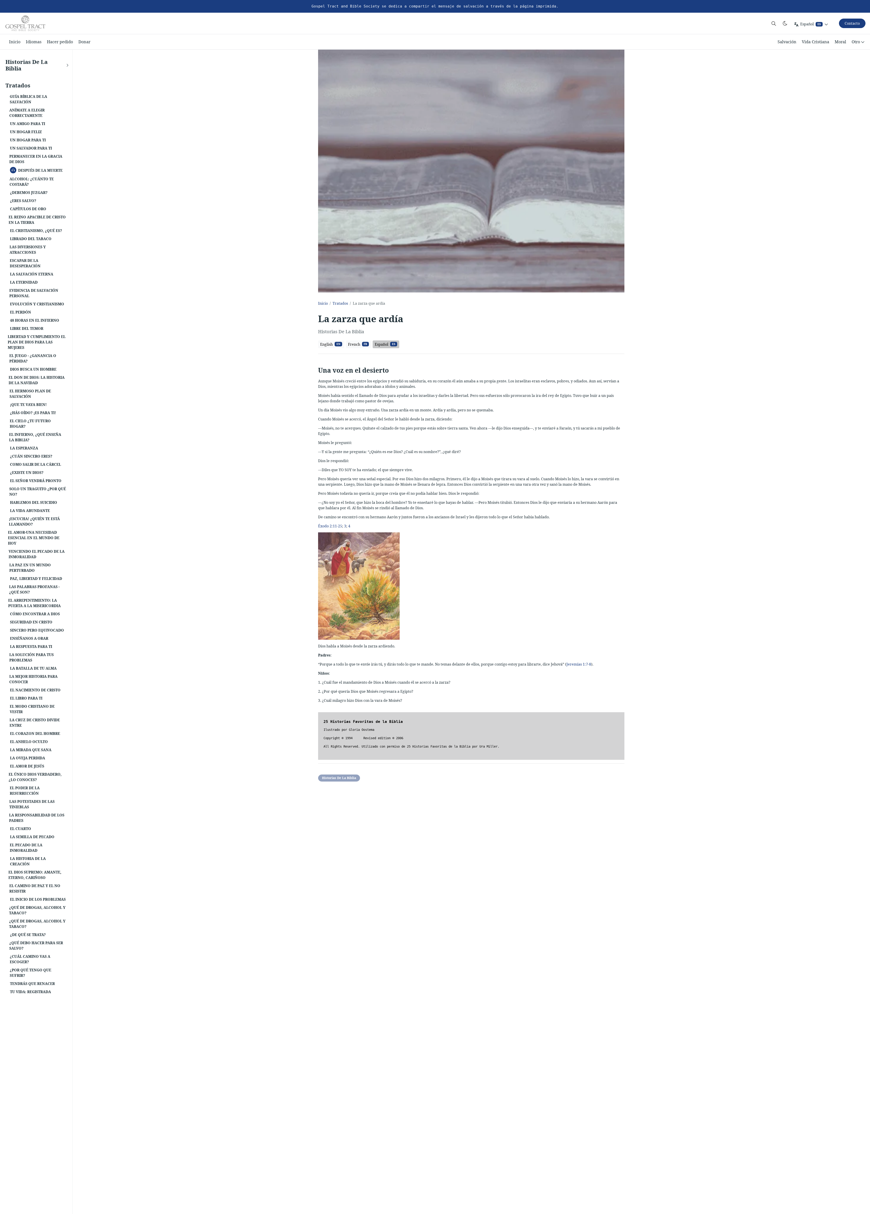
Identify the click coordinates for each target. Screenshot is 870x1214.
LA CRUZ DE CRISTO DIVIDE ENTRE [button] (35, 722)
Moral (840, 41)
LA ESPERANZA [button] (24, 448)
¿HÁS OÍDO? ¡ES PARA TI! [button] (33, 412)
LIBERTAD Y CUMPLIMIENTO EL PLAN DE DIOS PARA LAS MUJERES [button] (36, 342)
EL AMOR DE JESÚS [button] (27, 766)
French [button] (357, 344)
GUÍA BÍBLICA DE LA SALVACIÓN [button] (28, 99)
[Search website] (773, 23)
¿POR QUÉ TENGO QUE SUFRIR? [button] (30, 973)
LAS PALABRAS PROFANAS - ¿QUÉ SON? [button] (34, 589)
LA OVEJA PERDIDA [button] (27, 757)
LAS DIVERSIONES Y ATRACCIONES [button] (28, 249)
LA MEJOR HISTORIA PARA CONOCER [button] (33, 679)
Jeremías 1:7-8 (578, 664)
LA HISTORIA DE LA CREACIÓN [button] (28, 861)
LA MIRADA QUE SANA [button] (30, 749)
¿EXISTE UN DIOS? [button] (27, 472)
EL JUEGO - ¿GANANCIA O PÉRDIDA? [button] (32, 358)
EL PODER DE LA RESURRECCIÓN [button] (25, 790)
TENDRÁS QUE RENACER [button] (32, 983)
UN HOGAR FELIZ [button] (26, 131)
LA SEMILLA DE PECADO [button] (32, 836)
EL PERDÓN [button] (20, 312)
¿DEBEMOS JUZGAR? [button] (29, 192)
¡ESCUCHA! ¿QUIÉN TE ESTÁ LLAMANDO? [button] (34, 521)
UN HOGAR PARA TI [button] (28, 140)
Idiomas (33, 41)
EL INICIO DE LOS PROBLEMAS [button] (38, 899)
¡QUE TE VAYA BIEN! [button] (28, 404)
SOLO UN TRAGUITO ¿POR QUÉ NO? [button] (37, 491)
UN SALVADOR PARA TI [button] (31, 148)
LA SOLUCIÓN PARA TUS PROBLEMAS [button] (31, 657)
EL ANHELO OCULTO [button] (29, 741)
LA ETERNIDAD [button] (24, 282)
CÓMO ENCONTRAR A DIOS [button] (35, 613)
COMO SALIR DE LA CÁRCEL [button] (35, 464)
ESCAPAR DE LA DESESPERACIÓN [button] (25, 263)
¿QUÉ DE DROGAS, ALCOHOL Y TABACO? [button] (37, 910)
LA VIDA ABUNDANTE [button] (30, 510)
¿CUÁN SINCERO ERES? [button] (31, 456)
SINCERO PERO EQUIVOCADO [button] (37, 630)
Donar (84, 41)
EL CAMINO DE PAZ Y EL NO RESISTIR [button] (34, 888)
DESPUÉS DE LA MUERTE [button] (38, 170)
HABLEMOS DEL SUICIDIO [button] (33, 502)
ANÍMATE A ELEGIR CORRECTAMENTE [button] (27, 113)
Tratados (340, 303)
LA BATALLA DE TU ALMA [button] (33, 668)
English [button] (330, 344)
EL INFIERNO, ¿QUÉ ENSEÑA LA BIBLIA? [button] (35, 437)
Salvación (787, 41)
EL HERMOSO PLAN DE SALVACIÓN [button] (30, 394)
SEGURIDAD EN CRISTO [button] (31, 622)
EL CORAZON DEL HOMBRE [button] (35, 733)
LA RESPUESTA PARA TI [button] (31, 646)
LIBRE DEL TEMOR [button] (26, 328)
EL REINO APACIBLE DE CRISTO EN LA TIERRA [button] (37, 220)
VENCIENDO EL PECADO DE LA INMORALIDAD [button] (37, 554)
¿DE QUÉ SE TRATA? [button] (28, 934)
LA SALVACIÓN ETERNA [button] (31, 274)
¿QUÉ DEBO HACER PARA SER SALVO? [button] (36, 945)
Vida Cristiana (815, 41)
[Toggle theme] (785, 23)
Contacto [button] (852, 23)
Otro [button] (856, 41)
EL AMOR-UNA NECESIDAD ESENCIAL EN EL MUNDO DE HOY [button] (33, 538)
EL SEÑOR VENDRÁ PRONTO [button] (35, 480)
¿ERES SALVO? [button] (23, 200)
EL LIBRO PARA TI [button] (26, 698)
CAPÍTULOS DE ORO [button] (28, 208)
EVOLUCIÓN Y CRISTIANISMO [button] (37, 304)
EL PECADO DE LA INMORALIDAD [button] (26, 847)
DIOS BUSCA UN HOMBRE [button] (33, 369)
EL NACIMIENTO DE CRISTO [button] (35, 690)
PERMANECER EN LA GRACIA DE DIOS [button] (35, 159)
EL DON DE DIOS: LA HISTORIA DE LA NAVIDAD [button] (37, 380)
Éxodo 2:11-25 (330, 526)
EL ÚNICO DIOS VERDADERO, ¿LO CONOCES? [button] (35, 777)
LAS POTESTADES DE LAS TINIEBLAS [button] (32, 804)
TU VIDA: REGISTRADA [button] (30, 991)
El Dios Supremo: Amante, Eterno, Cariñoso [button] (34, 875)
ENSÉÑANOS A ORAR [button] (29, 638)
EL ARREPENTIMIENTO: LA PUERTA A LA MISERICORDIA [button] (34, 603)
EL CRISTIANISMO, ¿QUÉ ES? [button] (36, 230)
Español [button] (385, 344)
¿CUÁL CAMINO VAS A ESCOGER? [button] (30, 959)
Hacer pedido (60, 41)
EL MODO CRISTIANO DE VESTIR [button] (32, 709)
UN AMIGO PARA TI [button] (27, 123)
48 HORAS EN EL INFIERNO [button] (34, 320)
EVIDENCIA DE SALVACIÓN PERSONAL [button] (33, 293)
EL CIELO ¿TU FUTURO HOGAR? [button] (30, 423)
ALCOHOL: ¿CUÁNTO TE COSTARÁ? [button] (32, 181)
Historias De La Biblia (339, 778)
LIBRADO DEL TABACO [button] (30, 238)
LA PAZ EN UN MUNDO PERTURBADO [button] (30, 567)
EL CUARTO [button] (20, 828)
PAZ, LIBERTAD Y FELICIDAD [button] (36, 578)
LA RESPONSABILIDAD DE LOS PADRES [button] (36, 818)
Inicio (14, 41)
